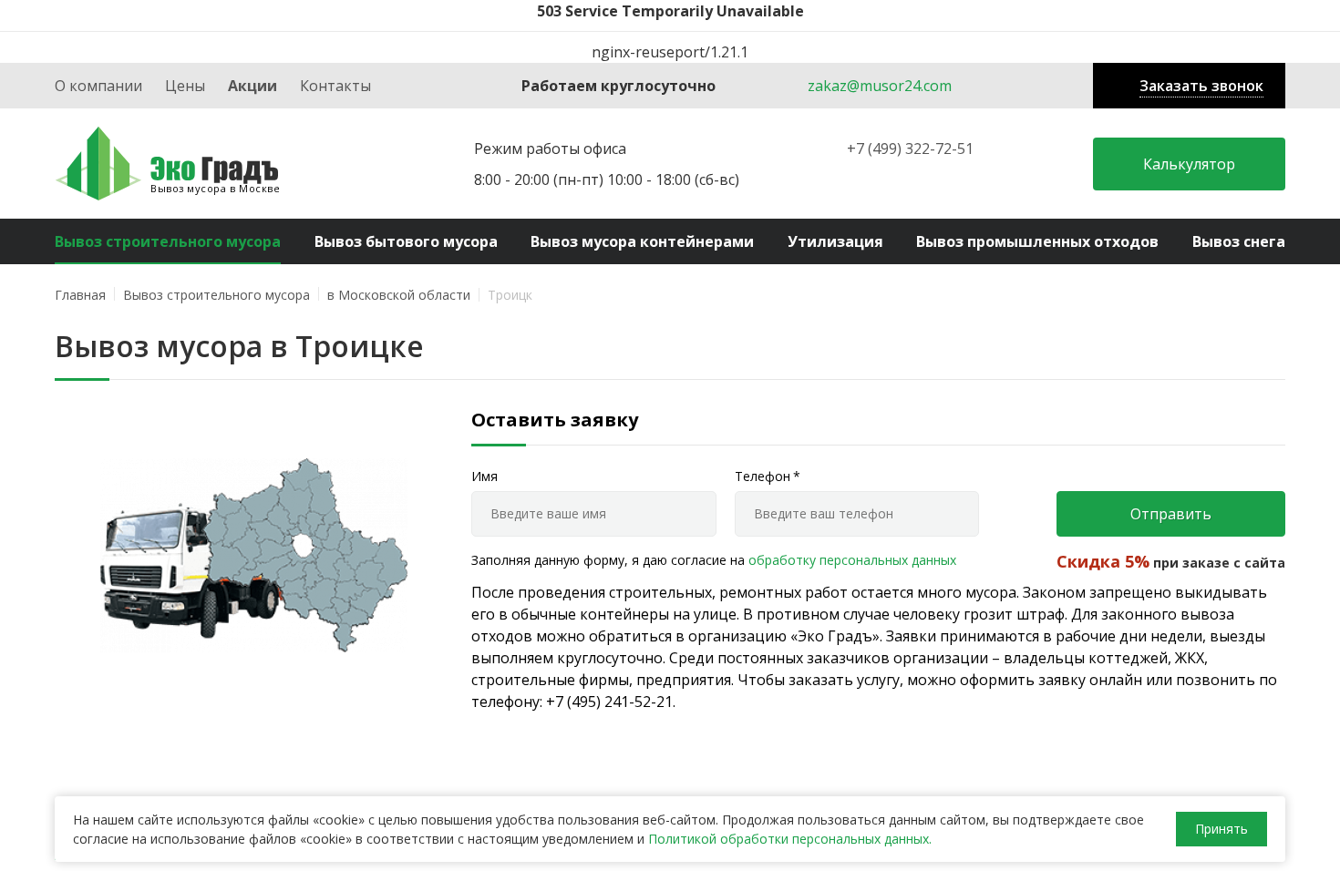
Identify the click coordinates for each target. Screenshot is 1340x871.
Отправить (1170, 514)
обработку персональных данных (852, 560)
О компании (98, 86)
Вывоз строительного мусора (168, 241)
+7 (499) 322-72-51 (910, 148)
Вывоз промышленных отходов (1037, 241)
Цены (185, 86)
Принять (1221, 828)
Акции (252, 86)
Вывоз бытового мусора (406, 241)
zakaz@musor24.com (880, 86)
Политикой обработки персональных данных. (790, 838)
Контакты (335, 86)
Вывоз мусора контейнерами (642, 241)
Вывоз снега (1238, 241)
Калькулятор (1189, 164)
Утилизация (835, 241)
